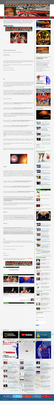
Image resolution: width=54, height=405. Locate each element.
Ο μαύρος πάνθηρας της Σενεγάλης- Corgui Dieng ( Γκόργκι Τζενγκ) (10, 294)
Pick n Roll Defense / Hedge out (45, 198)
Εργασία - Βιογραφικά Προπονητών (34, 17)
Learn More (43, 2)
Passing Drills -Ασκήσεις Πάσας (12, 361)
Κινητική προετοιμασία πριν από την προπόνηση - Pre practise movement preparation (45, 240)
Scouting (18, 267)
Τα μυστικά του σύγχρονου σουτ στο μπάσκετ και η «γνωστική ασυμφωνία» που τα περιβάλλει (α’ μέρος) (29, 368)
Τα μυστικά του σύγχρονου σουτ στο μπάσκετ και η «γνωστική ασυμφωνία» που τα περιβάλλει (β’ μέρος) (29, 362)
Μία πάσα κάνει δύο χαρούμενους (12, 380)
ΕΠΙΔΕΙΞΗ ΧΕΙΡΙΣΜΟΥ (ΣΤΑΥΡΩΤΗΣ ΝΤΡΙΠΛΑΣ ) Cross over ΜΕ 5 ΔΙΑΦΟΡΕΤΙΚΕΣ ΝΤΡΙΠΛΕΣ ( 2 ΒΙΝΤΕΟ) (45, 177)
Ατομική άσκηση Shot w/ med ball (28, 388)
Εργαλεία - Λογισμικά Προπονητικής (44, 17)
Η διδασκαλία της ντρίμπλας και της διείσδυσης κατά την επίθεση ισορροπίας (45, 171)
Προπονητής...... (13, 355)
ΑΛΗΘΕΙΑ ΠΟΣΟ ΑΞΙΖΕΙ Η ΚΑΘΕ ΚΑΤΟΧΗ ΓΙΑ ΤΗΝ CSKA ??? (26, 284)
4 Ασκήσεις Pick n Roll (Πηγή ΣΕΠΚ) (45, 375)
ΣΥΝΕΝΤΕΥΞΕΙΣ (27, 352)
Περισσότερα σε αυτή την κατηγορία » (46, 142)
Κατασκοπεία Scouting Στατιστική (10, 267)
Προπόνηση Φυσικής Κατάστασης (45, 138)
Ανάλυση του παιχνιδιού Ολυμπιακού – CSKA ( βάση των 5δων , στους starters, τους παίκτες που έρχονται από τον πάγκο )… (10, 284)
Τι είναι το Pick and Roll (44, 191)
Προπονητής (6, 355)
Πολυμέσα (28, 17)
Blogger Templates (19, 399)
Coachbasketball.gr (23, 258)
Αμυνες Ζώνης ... (38, 202)
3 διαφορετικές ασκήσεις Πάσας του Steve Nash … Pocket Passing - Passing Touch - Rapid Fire (12, 385)
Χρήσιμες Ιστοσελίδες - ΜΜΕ (22, 17)
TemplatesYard (10, 399)
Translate (42, 147)
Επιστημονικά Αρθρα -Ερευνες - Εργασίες (43, 352)
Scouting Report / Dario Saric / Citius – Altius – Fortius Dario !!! (26, 294)
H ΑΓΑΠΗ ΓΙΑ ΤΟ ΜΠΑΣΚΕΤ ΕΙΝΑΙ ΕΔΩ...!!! (18, 259)
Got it (47, 2)
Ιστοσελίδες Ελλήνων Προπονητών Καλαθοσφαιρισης (12, 17)
